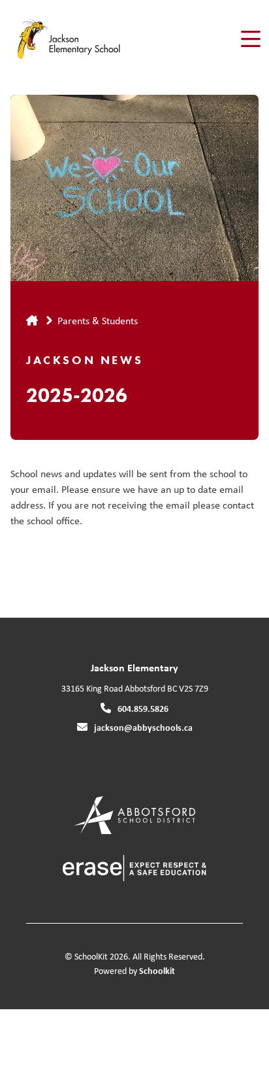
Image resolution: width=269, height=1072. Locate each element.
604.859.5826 (143, 708)
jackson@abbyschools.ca (143, 727)
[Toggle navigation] (250, 39)
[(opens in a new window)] (134, 814)
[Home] (83, 39)
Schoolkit (157, 970)
